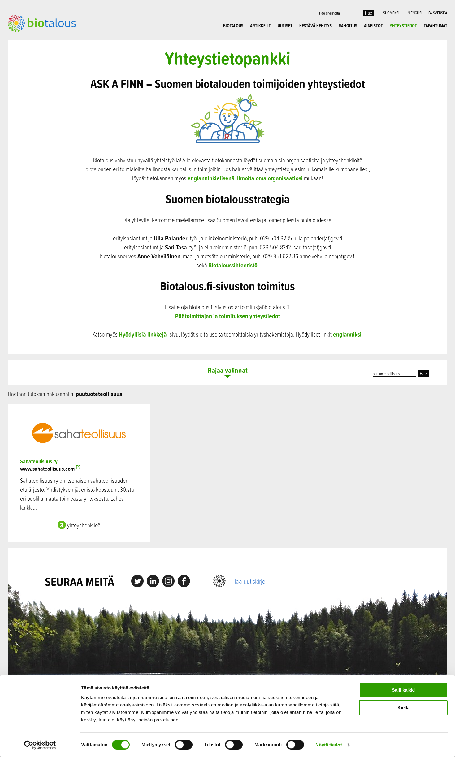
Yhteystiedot (403, 26)
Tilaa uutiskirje (247, 581)
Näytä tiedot (328, 744)
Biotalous (233, 26)
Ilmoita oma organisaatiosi (270, 178)
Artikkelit (260, 26)
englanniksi (347, 334)
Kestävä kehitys (315, 26)
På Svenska (437, 12)
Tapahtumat (435, 26)
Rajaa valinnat (228, 371)
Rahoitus (348, 26)
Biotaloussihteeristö (233, 265)
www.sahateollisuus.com (47, 469)
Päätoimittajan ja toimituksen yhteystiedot (227, 315)
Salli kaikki (403, 690)
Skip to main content (29, 38)
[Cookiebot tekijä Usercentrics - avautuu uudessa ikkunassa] (40, 745)
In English (415, 12)
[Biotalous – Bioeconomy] (42, 22)
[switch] (184, 745)
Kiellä (403, 707)
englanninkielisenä (211, 178)
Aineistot (373, 26)
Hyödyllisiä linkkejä (143, 334)
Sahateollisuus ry (39, 461)
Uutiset (285, 26)
